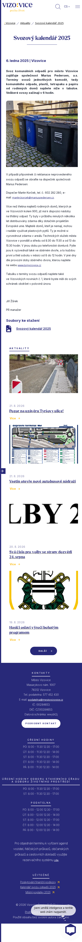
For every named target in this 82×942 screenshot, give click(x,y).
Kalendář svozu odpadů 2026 (38, 887)
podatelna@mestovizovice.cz (45, 699)
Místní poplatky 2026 (38, 892)
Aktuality (25, 23)
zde (56, 860)
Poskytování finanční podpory (38, 882)
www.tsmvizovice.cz (29, 265)
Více (13, 418)
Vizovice (9, 23)
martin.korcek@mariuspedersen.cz (33, 197)
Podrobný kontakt (41, 723)
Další (43, 651)
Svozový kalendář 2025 (49, 23)
